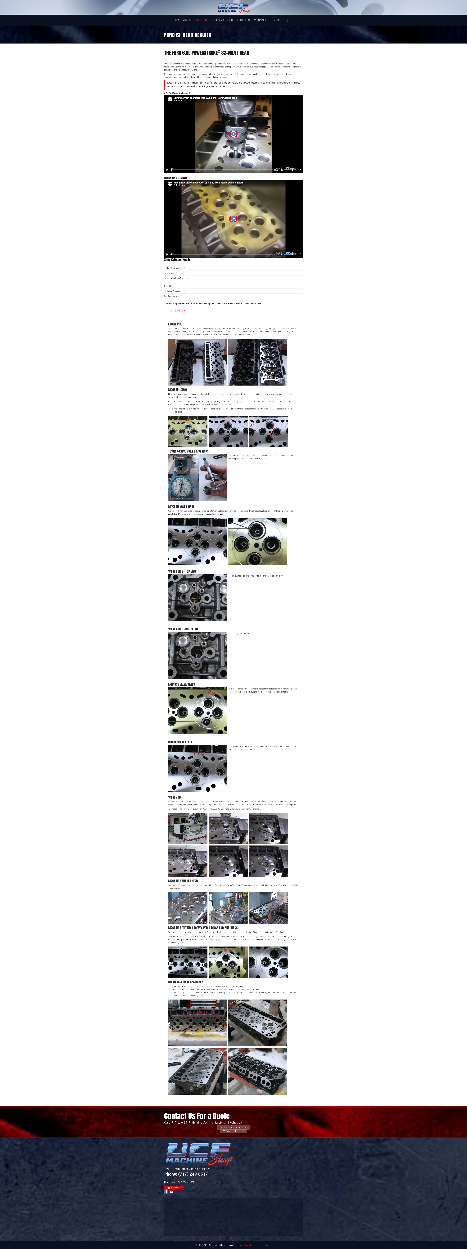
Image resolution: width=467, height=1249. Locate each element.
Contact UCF (175, 1188)
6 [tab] (179, 310)
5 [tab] (177, 310)
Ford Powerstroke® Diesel (176, 278)
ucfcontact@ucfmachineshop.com (222, 1122)
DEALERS (230, 20)
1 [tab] (170, 310)
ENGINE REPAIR (218, 20)
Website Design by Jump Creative (257, 1245)
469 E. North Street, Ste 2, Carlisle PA (187, 1169)
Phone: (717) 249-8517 (186, 1174)
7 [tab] (180, 310)
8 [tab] (182, 310)
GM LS (167, 286)
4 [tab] (175, 310)
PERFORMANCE (202, 20)
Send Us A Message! (234, 1127)
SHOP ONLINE (261, 20)
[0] (286, 20)
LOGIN (278, 20)
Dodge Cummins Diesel (174, 268)
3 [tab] (173, 310)
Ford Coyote (170, 273)
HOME (177, 20)
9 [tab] (184, 310)
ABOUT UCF (187, 20)
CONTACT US (245, 20)
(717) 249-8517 (180, 1122)
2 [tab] (171, 310)
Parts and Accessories (174, 291)
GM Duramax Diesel (173, 296)
